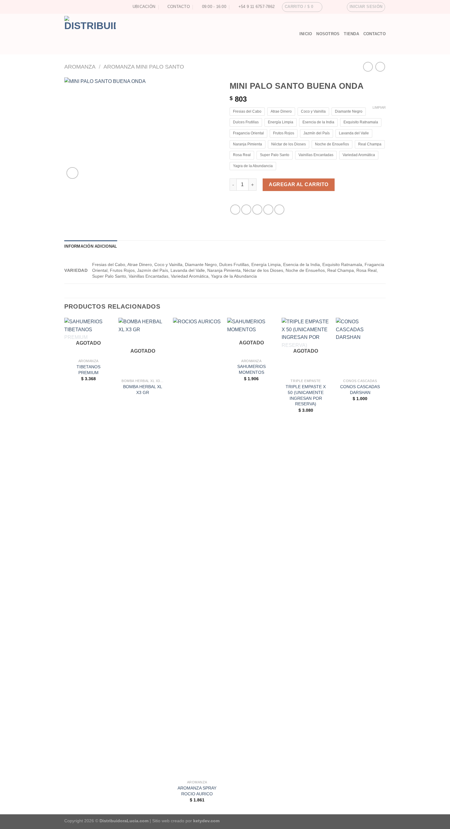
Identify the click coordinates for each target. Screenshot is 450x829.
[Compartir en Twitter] (246, 209)
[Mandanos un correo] (73, 7)
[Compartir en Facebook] (235, 209)
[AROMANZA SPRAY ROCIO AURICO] (197, 547)
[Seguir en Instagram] (67, 7)
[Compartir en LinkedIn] (279, 209)
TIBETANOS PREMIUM (88, 369)
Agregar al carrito (298, 184)
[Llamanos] (79, 7)
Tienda (351, 34)
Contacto (374, 34)
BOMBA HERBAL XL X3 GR (142, 389)
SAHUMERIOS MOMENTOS (251, 369)
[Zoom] (72, 173)
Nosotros (327, 34)
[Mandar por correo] (257, 209)
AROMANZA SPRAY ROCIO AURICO (197, 791)
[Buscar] (292, 34)
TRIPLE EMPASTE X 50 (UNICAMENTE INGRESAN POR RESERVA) (306, 395)
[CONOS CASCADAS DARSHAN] (360, 347)
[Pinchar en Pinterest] (268, 209)
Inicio (305, 34)
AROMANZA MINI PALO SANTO (143, 66)
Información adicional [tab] (90, 246)
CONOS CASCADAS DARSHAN (360, 389)
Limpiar (379, 107)
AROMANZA (80, 66)
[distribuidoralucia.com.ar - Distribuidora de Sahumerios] (171, 34)
